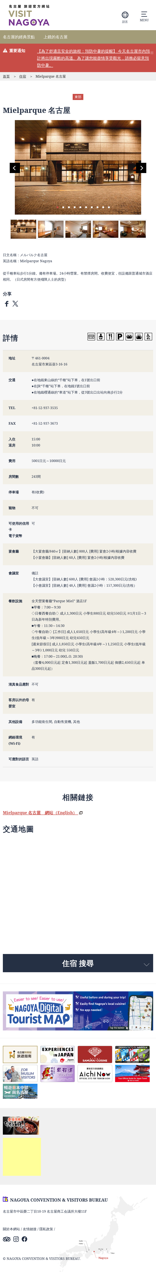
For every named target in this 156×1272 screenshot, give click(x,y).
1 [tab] (57, 207)
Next (141, 168)
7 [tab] (92, 207)
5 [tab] (80, 207)
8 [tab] (97, 207)
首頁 (6, 76)
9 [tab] (103, 207)
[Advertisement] (22, 1157)
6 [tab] (86, 207)
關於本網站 (11, 1229)
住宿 (22, 76)
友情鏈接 (30, 1229)
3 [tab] (69, 207)
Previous (15, 168)
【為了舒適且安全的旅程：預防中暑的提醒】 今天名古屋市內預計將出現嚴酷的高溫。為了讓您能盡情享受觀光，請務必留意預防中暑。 (93, 58)
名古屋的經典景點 (19, 36)
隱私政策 (46, 1229)
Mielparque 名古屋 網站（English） (40, 812)
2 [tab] (63, 207)
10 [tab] (109, 207)
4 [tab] (74, 207)
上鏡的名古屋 (56, 36)
